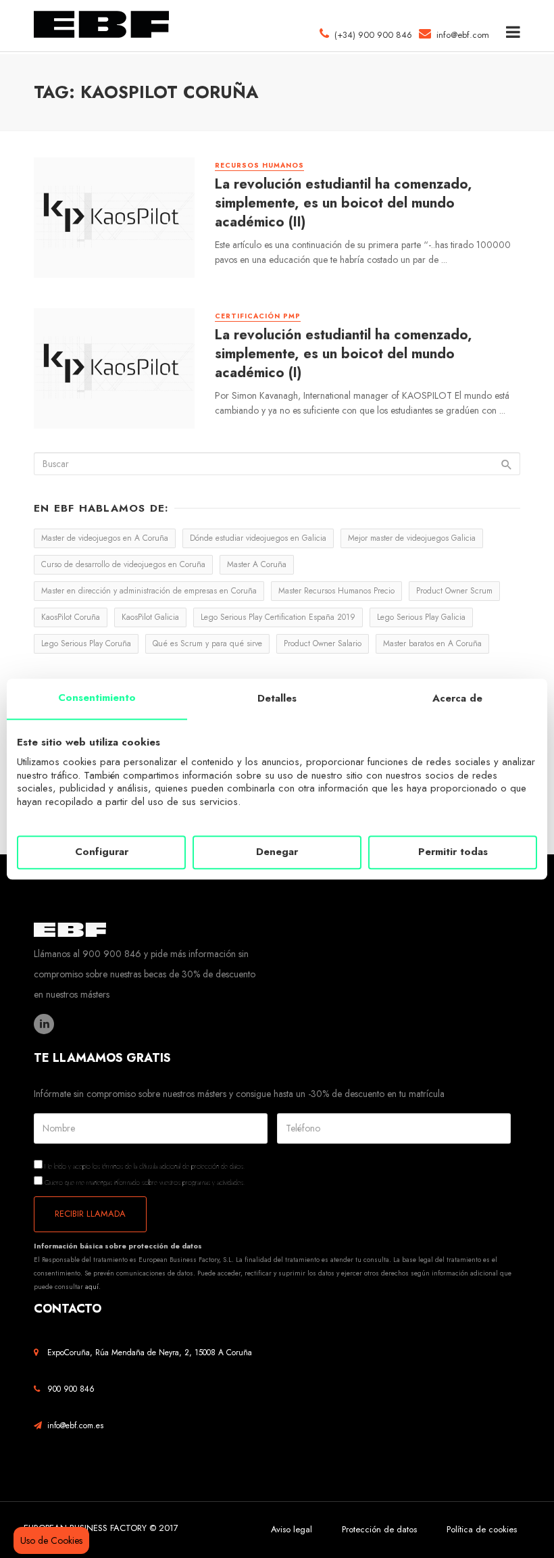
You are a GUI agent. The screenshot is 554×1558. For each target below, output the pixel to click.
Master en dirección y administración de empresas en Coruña (149, 591)
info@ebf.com (462, 34)
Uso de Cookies (51, 1540)
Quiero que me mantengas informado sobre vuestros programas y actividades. (144, 1181)
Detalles (277, 698)
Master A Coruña (256, 564)
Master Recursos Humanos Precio (336, 591)
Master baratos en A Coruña (432, 643)
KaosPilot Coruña (70, 617)
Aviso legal (291, 1529)
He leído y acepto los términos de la (144, 1165)
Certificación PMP (258, 316)
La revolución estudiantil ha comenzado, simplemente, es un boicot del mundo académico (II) (343, 203)
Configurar (101, 852)
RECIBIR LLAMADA (90, 1213)
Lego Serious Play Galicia (421, 617)
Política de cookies (482, 1529)
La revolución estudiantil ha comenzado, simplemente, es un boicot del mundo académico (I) (343, 354)
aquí (92, 1287)
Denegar (277, 852)
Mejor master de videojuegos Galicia (412, 538)
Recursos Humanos (259, 165)
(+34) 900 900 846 (370, 34)
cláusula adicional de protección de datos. (192, 1166)
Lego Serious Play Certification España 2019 (278, 617)
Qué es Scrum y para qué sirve (207, 643)
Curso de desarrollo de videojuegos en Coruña (123, 564)
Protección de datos (379, 1529)
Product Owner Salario (322, 643)
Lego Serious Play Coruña (86, 643)
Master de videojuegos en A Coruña (104, 538)
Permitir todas (453, 852)
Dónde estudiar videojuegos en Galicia (258, 538)
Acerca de (457, 698)
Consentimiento (97, 697)
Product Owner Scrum (454, 591)
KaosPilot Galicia (150, 617)
